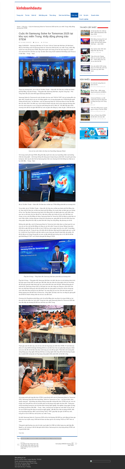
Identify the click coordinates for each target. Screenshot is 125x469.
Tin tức (27, 15)
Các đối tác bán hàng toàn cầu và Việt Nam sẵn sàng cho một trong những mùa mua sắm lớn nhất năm (30, 445)
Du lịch (86, 15)
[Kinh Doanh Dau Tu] (29, 7)
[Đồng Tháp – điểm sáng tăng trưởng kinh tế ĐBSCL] (85, 93)
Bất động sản (43, 15)
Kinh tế (34, 15)
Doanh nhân (95, 15)
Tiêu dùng (52, 15)
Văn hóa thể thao (64, 15)
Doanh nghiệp (83, 19)
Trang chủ (20, 15)
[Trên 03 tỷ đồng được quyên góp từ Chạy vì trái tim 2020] (85, 110)
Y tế (80, 15)
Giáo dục (74, 15)
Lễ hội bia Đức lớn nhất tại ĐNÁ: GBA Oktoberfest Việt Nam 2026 (98, 32)
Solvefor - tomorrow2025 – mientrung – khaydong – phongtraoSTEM (41, 438)
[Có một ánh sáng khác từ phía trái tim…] (85, 85)
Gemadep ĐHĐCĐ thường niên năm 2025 (65, 444)
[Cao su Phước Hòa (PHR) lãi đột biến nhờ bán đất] (85, 117)
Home (18, 26)
